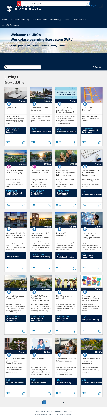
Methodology (55, 19)
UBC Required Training (19, 19)
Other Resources (79, 19)
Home (4, 19)
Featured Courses (39, 19)
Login (93, 5)
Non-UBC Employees (10, 25)
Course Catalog (45, 411)
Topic (67, 19)
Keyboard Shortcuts (63, 411)
